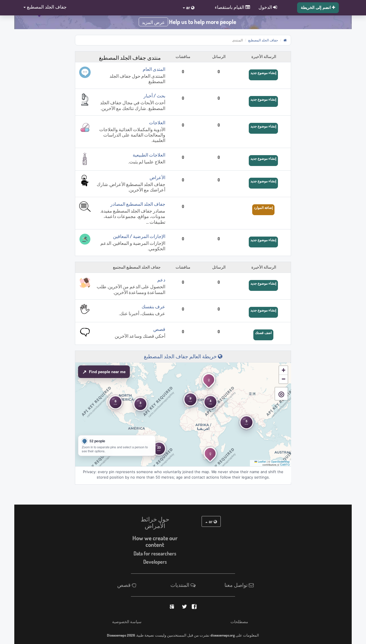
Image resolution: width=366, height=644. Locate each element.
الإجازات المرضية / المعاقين (139, 236)
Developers (155, 562)
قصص (159, 329)
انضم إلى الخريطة (316, 7)
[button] (43, 7)
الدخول (265, 7)
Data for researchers (155, 553)
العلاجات (157, 122)
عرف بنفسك (153, 306)
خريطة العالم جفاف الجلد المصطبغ (181, 356)
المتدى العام (154, 69)
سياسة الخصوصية (127, 621)
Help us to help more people (202, 21)
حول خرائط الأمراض (155, 522)
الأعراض (157, 177)
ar (211, 521)
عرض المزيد (153, 22)
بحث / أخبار (154, 96)
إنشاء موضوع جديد (263, 72)
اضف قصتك (263, 332)
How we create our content (155, 541)
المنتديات (180, 585)
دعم (161, 280)
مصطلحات (239, 621)
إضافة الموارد (263, 207)
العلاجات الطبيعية (149, 155)
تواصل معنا (236, 585)
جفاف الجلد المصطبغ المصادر (137, 204)
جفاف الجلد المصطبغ (263, 39)
